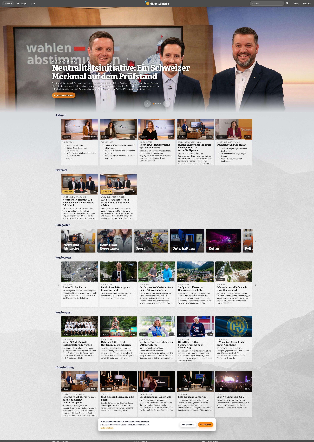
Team (296, 3)
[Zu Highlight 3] (158, 103)
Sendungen (22, 3)
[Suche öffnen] (287, 3)
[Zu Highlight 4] (160, 103)
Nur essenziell (188, 424)
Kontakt (307, 3)
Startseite (7, 3)
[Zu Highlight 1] (153, 103)
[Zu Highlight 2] (156, 103)
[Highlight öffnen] (157, 59)
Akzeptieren (205, 424)
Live (33, 3)
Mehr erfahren (107, 428)
